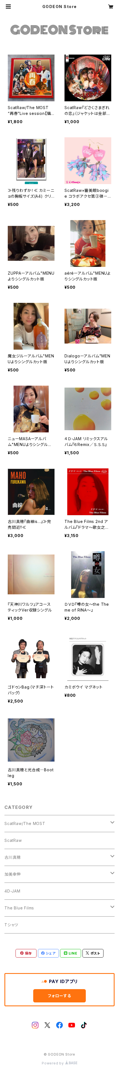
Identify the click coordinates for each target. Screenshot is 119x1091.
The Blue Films (19, 908)
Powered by (53, 1063)
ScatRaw (13, 840)
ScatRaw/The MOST (24, 823)
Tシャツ (11, 924)
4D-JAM (12, 891)
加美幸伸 (12, 874)
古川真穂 (12, 857)
